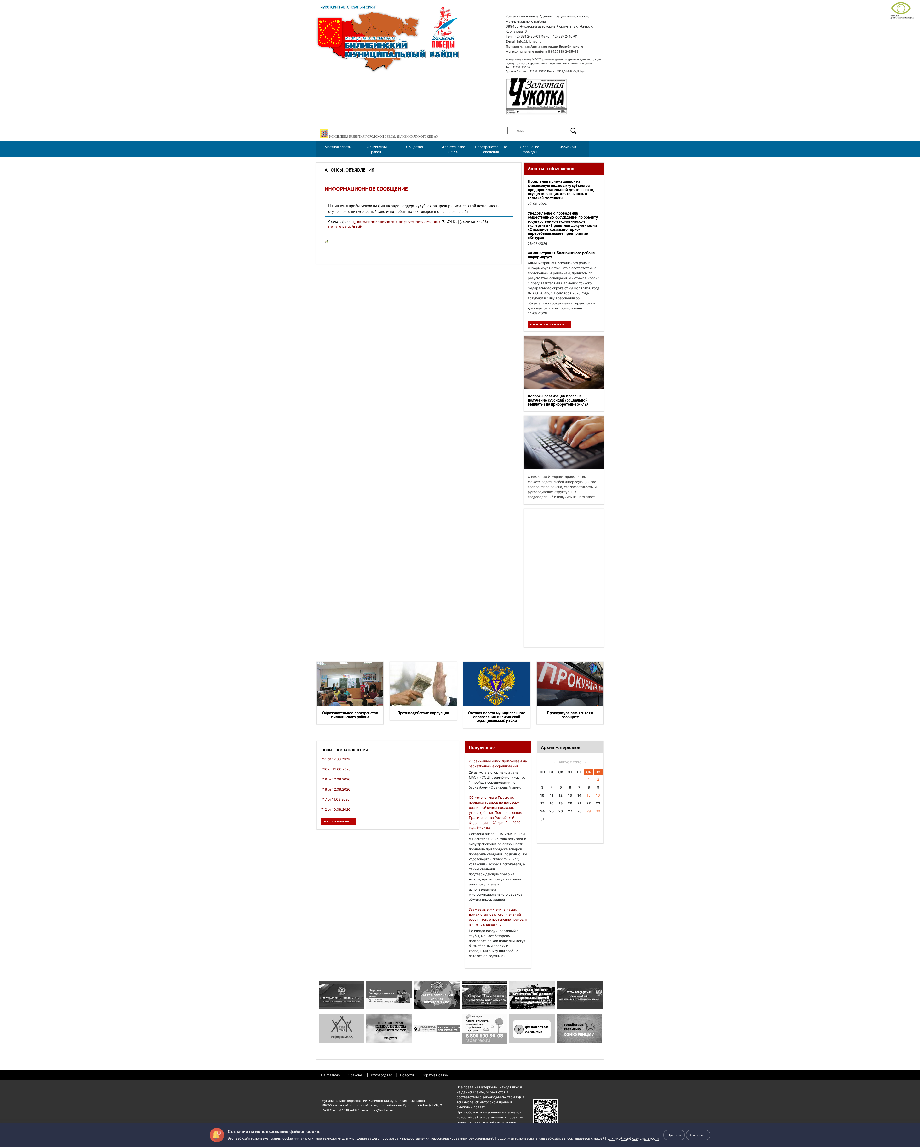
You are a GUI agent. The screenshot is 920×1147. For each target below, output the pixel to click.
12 (561, 795)
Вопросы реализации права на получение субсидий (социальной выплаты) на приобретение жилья (558, 400)
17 (542, 803)
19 (561, 803)
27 (570, 811)
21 (579, 803)
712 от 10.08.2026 (335, 809)
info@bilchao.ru (529, 41)
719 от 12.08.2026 (335, 779)
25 (551, 811)
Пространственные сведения (491, 149)
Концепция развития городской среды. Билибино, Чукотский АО (383, 136)
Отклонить (698, 1135)
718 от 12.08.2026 (335, 789)
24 (542, 811)
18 (551, 803)
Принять (674, 1135)
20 (570, 803)
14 (579, 795)
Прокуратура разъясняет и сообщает (570, 715)
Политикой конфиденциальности (632, 1138)
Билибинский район (376, 149)
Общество (414, 147)
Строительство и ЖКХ (452, 149)
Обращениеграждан (529, 149)
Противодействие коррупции (423, 713)
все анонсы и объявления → (549, 324)
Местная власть (338, 147)
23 (598, 803)
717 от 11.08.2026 (335, 799)
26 (560, 811)
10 (542, 795)
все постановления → (338, 821)
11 (551, 795)
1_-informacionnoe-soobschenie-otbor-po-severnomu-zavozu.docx (396, 222)
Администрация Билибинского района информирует (561, 255)
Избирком (567, 147)
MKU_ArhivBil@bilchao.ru (572, 71)
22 (588, 803)
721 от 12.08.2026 (335, 759)
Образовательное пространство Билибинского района (350, 715)
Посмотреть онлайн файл (345, 227)
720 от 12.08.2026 (336, 769)
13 (570, 795)
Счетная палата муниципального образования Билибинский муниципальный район (496, 717)
